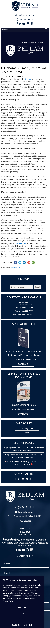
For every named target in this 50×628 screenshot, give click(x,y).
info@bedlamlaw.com (26, 15)
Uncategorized (15, 268)
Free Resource (25, 521)
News (27, 433)
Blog (25, 525)
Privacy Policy (25, 528)
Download (23, 364)
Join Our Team (25, 534)
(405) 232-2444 (26, 19)
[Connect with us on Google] (31, 23)
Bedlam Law (21, 243)
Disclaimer (25, 532)
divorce (28, 79)
